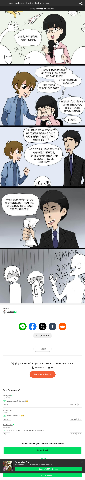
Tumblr (52, 326)
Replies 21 (7, 419)
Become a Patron (42, 374)
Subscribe (43, 335)
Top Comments (11, 390)
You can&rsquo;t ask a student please (29, 3)
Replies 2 (6, 434)
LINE (23, 326)
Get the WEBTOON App (48, 469)
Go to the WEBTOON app (42, 475)
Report (42, 349)
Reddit (62, 326)
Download (42, 450)
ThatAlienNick (8, 425)
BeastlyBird (7, 396)
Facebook (33, 326)
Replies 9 (6, 404)
